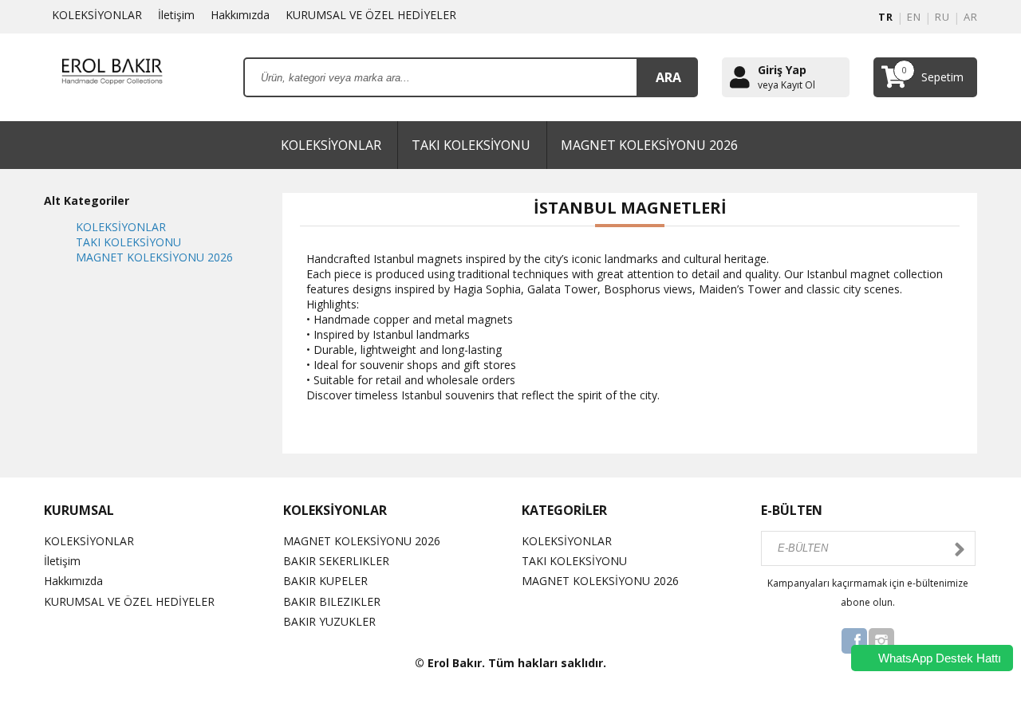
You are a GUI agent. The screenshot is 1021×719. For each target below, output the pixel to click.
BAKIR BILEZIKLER (331, 601)
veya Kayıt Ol (786, 85)
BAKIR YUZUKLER (329, 621)
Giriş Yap (782, 69)
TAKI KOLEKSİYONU (471, 145)
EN (913, 17)
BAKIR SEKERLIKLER (336, 560)
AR (970, 17)
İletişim (176, 14)
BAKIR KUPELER (325, 580)
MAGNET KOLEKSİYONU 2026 (649, 145)
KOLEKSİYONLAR (97, 14)
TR (885, 17)
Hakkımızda (240, 14)
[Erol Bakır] (111, 76)
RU (942, 17)
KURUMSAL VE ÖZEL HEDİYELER (371, 14)
